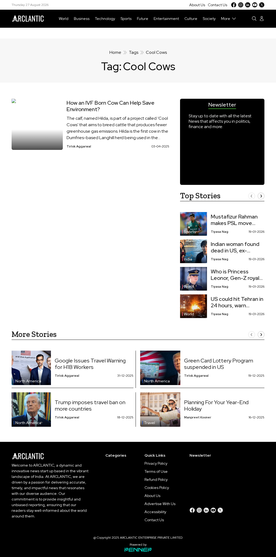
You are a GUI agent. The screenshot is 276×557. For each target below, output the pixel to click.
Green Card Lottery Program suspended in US (218, 363)
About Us (197, 5)
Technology (105, 18)
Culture (190, 18)
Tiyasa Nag (219, 232)
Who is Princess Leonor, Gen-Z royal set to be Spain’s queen (235, 274)
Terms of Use (156, 471)
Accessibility (155, 511)
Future (142, 18)
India (188, 259)
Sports (126, 18)
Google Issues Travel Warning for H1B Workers (90, 363)
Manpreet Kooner (197, 417)
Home (115, 52)
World (63, 18)
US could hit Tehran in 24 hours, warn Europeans (237, 302)
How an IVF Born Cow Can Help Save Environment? (110, 106)
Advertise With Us (159, 503)
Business (81, 18)
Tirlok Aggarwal (79, 146)
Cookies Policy (156, 487)
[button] (251, 196)
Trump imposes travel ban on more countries (90, 405)
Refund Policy (156, 479)
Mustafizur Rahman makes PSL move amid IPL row (234, 219)
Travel (149, 423)
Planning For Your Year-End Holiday (216, 405)
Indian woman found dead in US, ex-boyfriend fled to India (235, 247)
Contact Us (217, 5)
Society (209, 18)
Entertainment (166, 18)
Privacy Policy (155, 463)
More (225, 18)
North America (28, 381)
